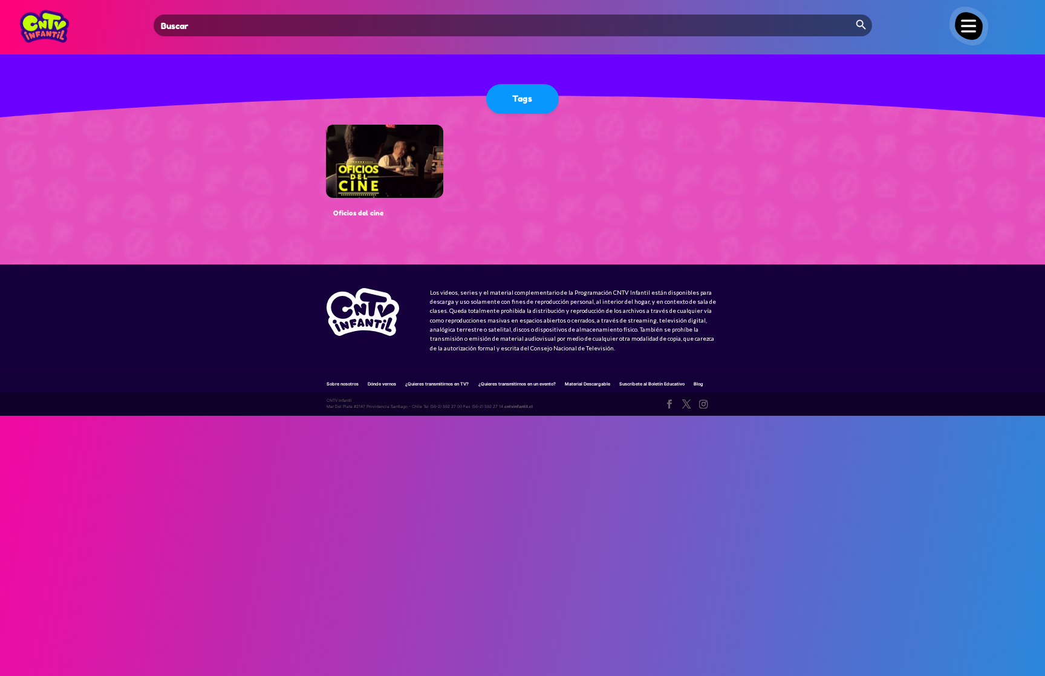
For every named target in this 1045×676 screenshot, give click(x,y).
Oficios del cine (358, 213)
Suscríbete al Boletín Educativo (652, 384)
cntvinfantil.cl (518, 406)
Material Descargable (587, 384)
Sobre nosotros (343, 384)
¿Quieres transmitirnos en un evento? (517, 384)
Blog (698, 384)
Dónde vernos (382, 384)
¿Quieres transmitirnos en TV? (437, 384)
